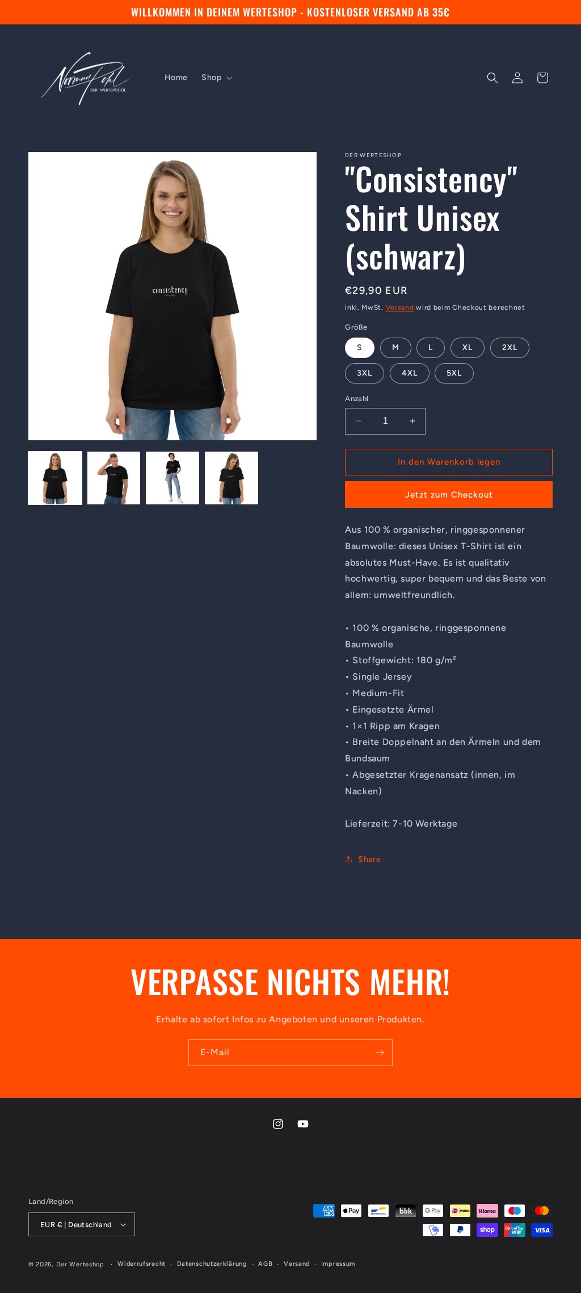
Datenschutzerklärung (212, 1263)
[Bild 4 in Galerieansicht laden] (231, 478)
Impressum (338, 1263)
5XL (454, 373)
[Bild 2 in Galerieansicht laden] (114, 478)
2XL (509, 347)
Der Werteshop (80, 1264)
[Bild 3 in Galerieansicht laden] (172, 478)
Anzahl (356, 398)
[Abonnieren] (379, 1052)
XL (467, 347)
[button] (216, 78)
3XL (364, 373)
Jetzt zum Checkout (449, 495)
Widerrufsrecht (141, 1263)
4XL (410, 373)
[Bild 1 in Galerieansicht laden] (55, 478)
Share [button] (369, 859)
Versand (400, 307)
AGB (265, 1263)
